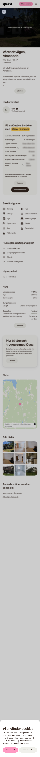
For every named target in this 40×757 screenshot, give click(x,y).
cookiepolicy (24, 743)
